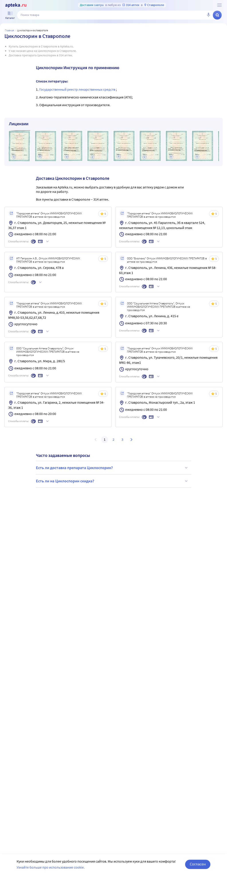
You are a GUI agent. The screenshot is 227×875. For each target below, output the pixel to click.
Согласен (198, 864)
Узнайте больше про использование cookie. (51, 867)
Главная (9, 30)
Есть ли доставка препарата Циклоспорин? (74, 467)
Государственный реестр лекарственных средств (77, 89)
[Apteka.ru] (15, 5)
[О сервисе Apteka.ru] (219, 5)
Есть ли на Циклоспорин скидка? (65, 481)
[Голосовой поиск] (208, 15)
